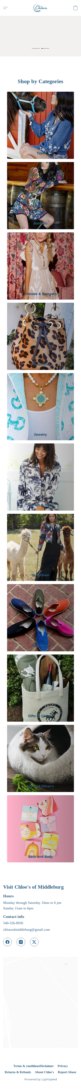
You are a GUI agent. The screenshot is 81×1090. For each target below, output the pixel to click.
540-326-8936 (13, 923)
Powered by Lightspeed (40, 1079)
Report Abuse (67, 1072)
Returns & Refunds (18, 1072)
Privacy (63, 1066)
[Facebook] (7, 942)
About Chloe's (44, 1072)
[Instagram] (21, 942)
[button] (40, 8)
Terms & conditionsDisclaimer (33, 1066)
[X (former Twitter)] (34, 942)
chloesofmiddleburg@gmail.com (26, 930)
